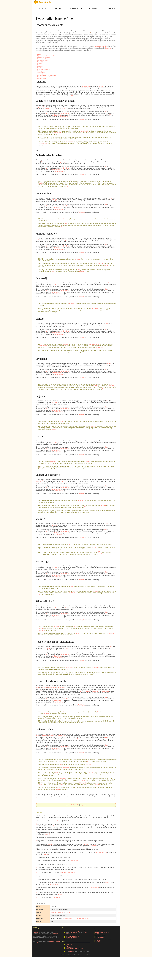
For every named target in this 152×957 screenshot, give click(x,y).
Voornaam (56, 19)
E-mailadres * (57, 14)
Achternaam (56, 25)
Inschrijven (64, 33)
